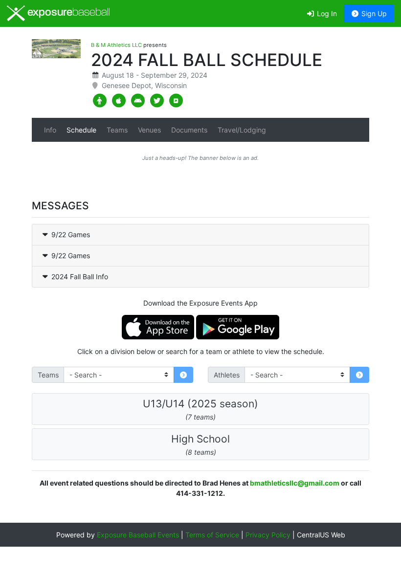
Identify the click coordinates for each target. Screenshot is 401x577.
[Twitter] (156, 101)
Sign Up (373, 13)
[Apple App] (118, 101)
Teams (117, 130)
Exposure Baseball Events (138, 535)
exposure (67, 13)
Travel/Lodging (242, 130)
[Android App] (137, 101)
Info (50, 130)
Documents (189, 130)
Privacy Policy (267, 535)
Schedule (81, 130)
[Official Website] (175, 101)
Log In (326, 13)
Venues (149, 130)
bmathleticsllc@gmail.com (294, 483)
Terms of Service (212, 535)
